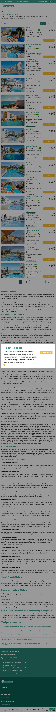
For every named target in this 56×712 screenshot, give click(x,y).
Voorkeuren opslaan (46, 352)
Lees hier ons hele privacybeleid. (17, 362)
